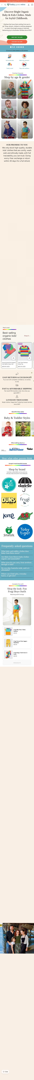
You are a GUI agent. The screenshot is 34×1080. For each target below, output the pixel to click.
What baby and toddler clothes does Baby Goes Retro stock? (15, 552)
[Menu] (2, 5)
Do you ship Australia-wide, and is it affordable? (15, 569)
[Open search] (5, 4)
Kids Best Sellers (17, 41)
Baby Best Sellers (17, 37)
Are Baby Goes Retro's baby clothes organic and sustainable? (15, 558)
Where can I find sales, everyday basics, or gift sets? (13, 575)
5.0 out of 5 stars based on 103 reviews (17, 50)
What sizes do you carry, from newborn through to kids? (16, 563)
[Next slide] (31, 355)
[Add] (13, 358)
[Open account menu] (28, 4)
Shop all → (27, 336)
